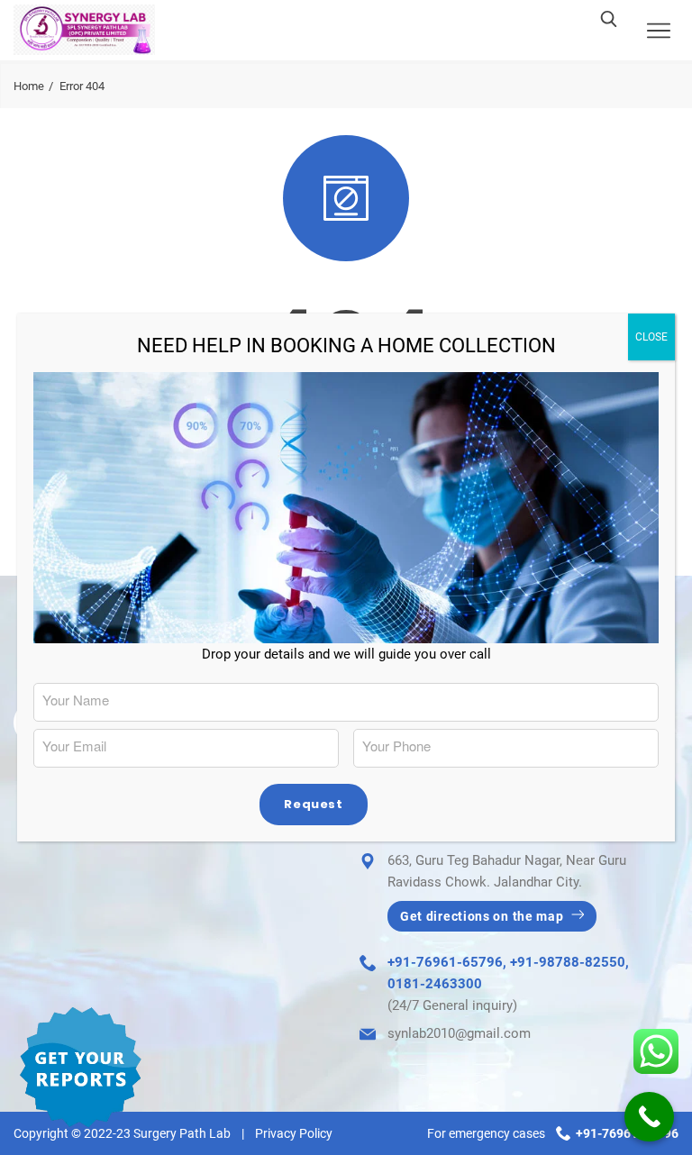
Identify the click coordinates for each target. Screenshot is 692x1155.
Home (29, 86)
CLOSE (651, 337)
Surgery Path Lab (182, 1133)
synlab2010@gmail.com (459, 1033)
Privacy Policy (293, 1133)
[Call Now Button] (649, 1116)
